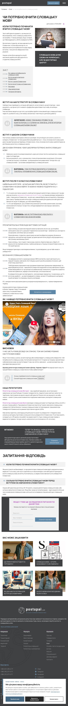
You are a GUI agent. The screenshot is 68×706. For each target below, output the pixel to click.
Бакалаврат (27, 635)
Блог (10, 9)
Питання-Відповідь (14, 92)
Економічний (5, 641)
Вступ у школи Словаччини (17, 81)
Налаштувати (54, 699)
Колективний (28, 641)
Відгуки (49, 651)
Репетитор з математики (32, 649)
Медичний (4, 643)
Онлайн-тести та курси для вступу (56, 647)
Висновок (11, 87)
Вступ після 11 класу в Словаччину (19, 84)
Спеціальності (51, 654)
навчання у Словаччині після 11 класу (29, 195)
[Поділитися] (63, 24)
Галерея (49, 641)
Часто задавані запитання (9, 627)
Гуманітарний (5, 638)
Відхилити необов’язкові (34, 699)
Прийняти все (15, 699)
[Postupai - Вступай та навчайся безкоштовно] (9, 3)
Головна (4, 9)
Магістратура (28, 638)
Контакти (50, 659)
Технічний (4, 635)
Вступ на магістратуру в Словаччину (16, 78)
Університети (51, 638)
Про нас (49, 635)
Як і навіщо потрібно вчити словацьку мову (17, 74)
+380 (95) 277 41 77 (7, 672)
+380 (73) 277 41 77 (7, 674)
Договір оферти (52, 657)
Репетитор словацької (31, 646)
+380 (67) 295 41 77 (7, 669)
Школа (26, 643)
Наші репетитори (14, 89)
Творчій (3, 646)
